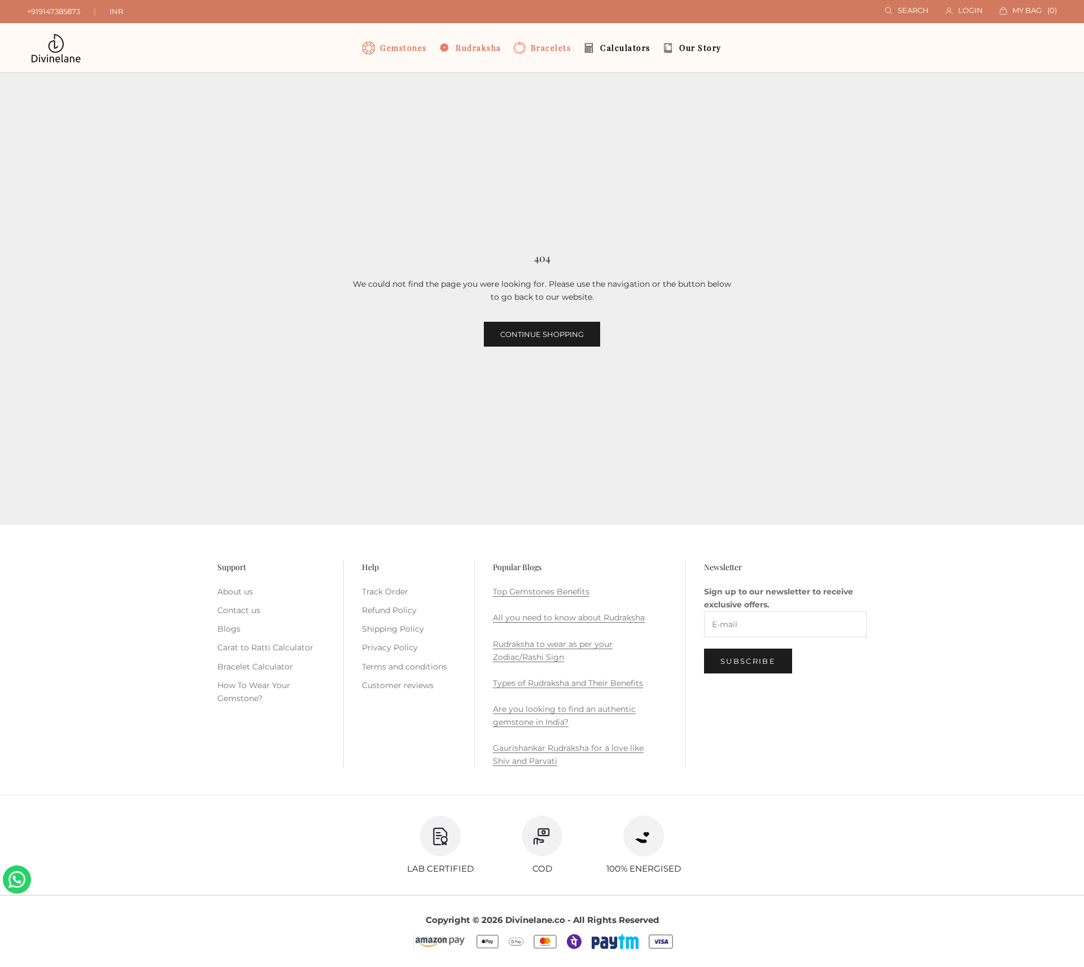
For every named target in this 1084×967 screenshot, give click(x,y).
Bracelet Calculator (255, 667)
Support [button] (231, 567)
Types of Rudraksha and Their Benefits (568, 683)
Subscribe (748, 661)
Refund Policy (389, 610)
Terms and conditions (404, 667)
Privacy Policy (390, 647)
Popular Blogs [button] (517, 567)
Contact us (238, 610)
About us (235, 592)
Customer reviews (398, 685)
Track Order (385, 592)
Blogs (229, 629)
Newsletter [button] (723, 567)
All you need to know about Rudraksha (569, 617)
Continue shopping (542, 334)
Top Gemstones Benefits (541, 592)
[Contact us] (17, 879)
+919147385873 (53, 11)
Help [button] (370, 567)
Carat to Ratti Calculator (265, 647)
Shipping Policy (393, 629)
